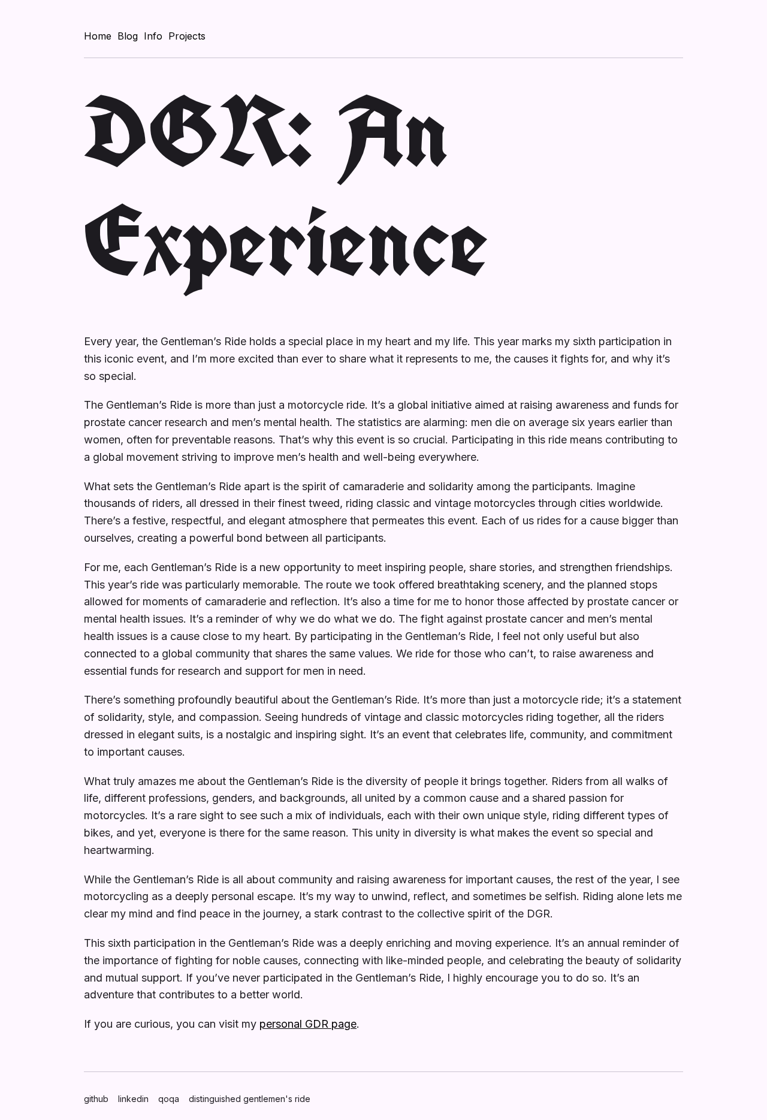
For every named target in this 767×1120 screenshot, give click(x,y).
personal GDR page (308, 1024)
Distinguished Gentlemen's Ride (249, 1099)
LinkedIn (133, 1099)
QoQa (168, 1099)
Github (96, 1099)
